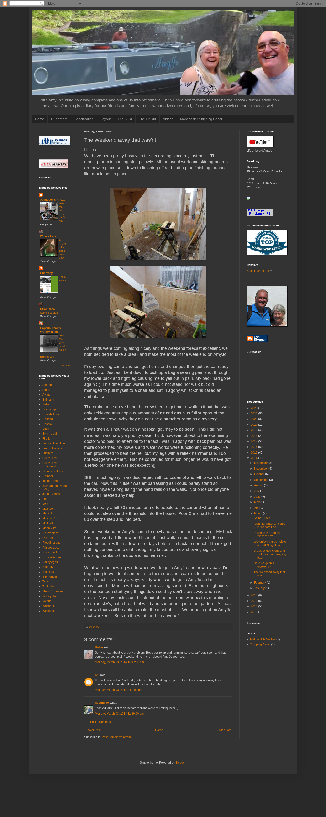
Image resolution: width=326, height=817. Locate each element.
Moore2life (49, 528)
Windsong (49, 611)
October (259, 474)
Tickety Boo (50, 596)
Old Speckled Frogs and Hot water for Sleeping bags (270, 554)
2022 (254, 413)
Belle (45, 404)
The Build (125, 119)
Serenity (47, 567)
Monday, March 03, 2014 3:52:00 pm (118, 689)
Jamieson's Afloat (52, 199)
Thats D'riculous (52, 591)
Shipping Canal (260, 644)
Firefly (46, 438)
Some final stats (49, 312)
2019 (254, 430)
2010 (254, 612)
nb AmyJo (102, 702)
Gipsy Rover (50, 458)
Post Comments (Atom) (117, 737)
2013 (254, 595)
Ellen (45, 428)
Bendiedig (49, 409)
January (259, 588)
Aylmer (47, 394)
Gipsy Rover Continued (50, 464)
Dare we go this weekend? (264, 564)
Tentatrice (48, 586)
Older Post (224, 730)
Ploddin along (51, 542)
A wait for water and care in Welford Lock (269, 525)
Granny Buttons (52, 471)
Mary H (47, 513)
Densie (47, 424)
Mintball (47, 523)
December (261, 463)
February (260, 582)
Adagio (47, 385)
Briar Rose (47, 309)
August (259, 485)
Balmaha (48, 399)
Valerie (47, 601)
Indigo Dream (51, 480)
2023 (254, 408)
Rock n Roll (50, 552)
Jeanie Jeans (51, 494)
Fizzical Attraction (53, 443)
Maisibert (48, 508)
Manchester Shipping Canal (201, 119)
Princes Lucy (50, 547)
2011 (254, 606)
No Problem (50, 533)
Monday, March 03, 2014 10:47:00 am (119, 662)
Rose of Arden (51, 557)
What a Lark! (48, 236)
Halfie (99, 647)
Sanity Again (50, 562)
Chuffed (47, 419)
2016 (254, 447)
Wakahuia (49, 606)
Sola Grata (49, 572)
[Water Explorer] (248, 199)
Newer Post (92, 730)
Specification (84, 119)
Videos (168, 119)
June (257, 496)
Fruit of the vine (52, 448)
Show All (65, 365)
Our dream (59, 119)
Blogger (180, 762)
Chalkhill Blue (51, 414)
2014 (254, 458)
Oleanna (48, 537)
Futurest (47, 453)
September (261, 480)
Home (39, 119)
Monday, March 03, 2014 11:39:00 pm (119, 713)
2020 (254, 424)
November (261, 468)
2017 (254, 441)
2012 (254, 600)
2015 (254, 452)
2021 (254, 419)
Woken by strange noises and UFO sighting (270, 543)
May (257, 502)
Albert (46, 390)
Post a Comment (101, 721)
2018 (254, 436)
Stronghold (49, 576)
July (257, 490)
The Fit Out (147, 119)
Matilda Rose (51, 518)
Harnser (47, 476)
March (258, 513)
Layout (105, 119)
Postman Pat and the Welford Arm (267, 534)
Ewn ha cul (49, 433)
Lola (45, 503)
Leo (44, 499)
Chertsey (46, 273)
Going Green (262, 518)
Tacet (45, 581)
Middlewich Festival (263, 639)
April (257, 507)
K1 (97, 675)
